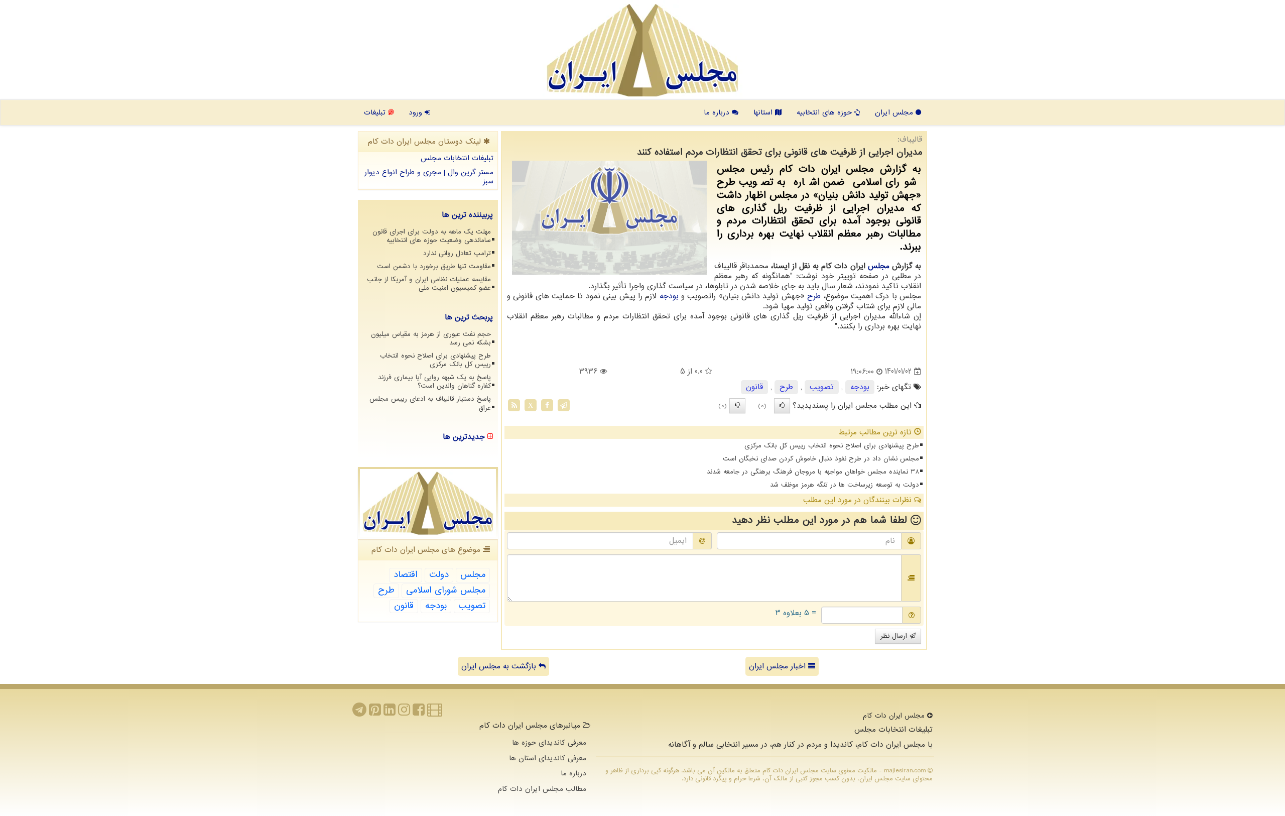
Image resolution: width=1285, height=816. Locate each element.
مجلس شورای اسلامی (445, 590)
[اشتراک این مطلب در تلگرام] (564, 405)
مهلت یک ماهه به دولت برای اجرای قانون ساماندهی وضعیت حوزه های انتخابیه (431, 236)
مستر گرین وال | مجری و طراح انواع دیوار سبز (428, 177)
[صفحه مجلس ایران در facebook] (419, 713)
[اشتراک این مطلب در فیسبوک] (547, 405)
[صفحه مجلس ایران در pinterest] (375, 713)
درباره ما (718, 112)
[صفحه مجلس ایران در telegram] (359, 713)
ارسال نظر (895, 636)
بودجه (669, 296)
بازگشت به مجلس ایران (500, 666)
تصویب (822, 387)
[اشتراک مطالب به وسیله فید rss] (514, 405)
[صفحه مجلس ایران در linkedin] (389, 713)
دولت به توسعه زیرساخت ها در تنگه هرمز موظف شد (844, 485)
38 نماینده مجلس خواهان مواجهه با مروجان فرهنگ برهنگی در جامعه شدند (813, 472)
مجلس (878, 266)
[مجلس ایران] (642, 50)
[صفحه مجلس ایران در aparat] (434, 713)
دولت (439, 574)
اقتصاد (406, 574)
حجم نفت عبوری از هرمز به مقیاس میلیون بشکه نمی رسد (431, 338)
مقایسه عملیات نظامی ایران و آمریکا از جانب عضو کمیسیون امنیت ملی (429, 284)
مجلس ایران (895, 112)
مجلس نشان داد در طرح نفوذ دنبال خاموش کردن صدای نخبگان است (821, 458)
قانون (754, 387)
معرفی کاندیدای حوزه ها (549, 742)
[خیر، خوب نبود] (737, 405)
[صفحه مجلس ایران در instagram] (404, 713)
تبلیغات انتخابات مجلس (457, 158)
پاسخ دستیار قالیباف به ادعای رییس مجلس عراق (430, 403)
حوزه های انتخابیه (825, 112)
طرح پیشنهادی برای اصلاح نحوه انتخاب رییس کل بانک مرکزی (831, 445)
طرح (814, 296)
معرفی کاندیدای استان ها (547, 758)
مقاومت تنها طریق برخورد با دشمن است (434, 266)
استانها (764, 112)
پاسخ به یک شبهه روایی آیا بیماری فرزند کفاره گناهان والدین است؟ (434, 382)
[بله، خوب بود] (782, 405)
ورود (417, 112)
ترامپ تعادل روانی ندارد (457, 253)
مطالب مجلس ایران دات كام (542, 788)
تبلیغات (376, 112)
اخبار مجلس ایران (778, 666)
